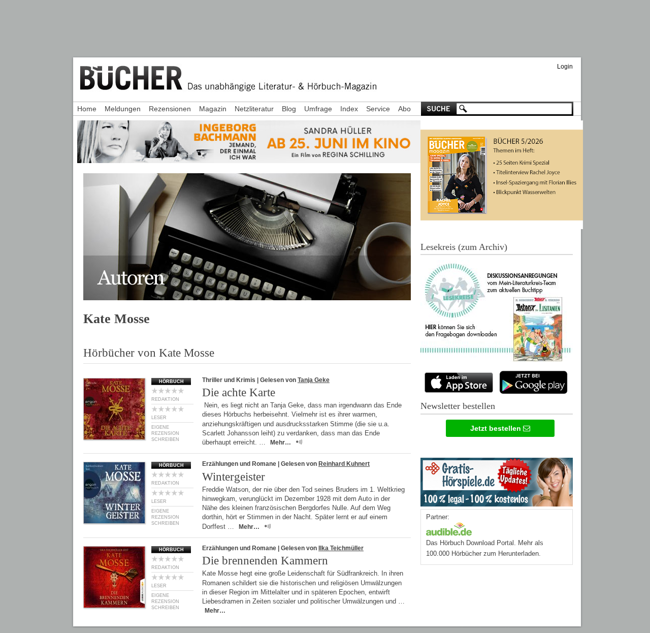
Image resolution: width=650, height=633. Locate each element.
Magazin (212, 109)
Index (349, 109)
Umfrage (318, 109)
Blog (289, 109)
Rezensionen (170, 109)
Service (378, 109)
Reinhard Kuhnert (344, 463)
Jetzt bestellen (496, 428)
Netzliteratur (254, 109)
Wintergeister (233, 476)
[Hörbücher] (449, 528)
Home (86, 109)
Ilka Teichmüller (341, 548)
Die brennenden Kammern (265, 560)
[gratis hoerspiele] (496, 480)
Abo (404, 109)
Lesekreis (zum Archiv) (463, 247)
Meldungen (123, 109)
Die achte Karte (238, 392)
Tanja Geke (314, 380)
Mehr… (280, 442)
